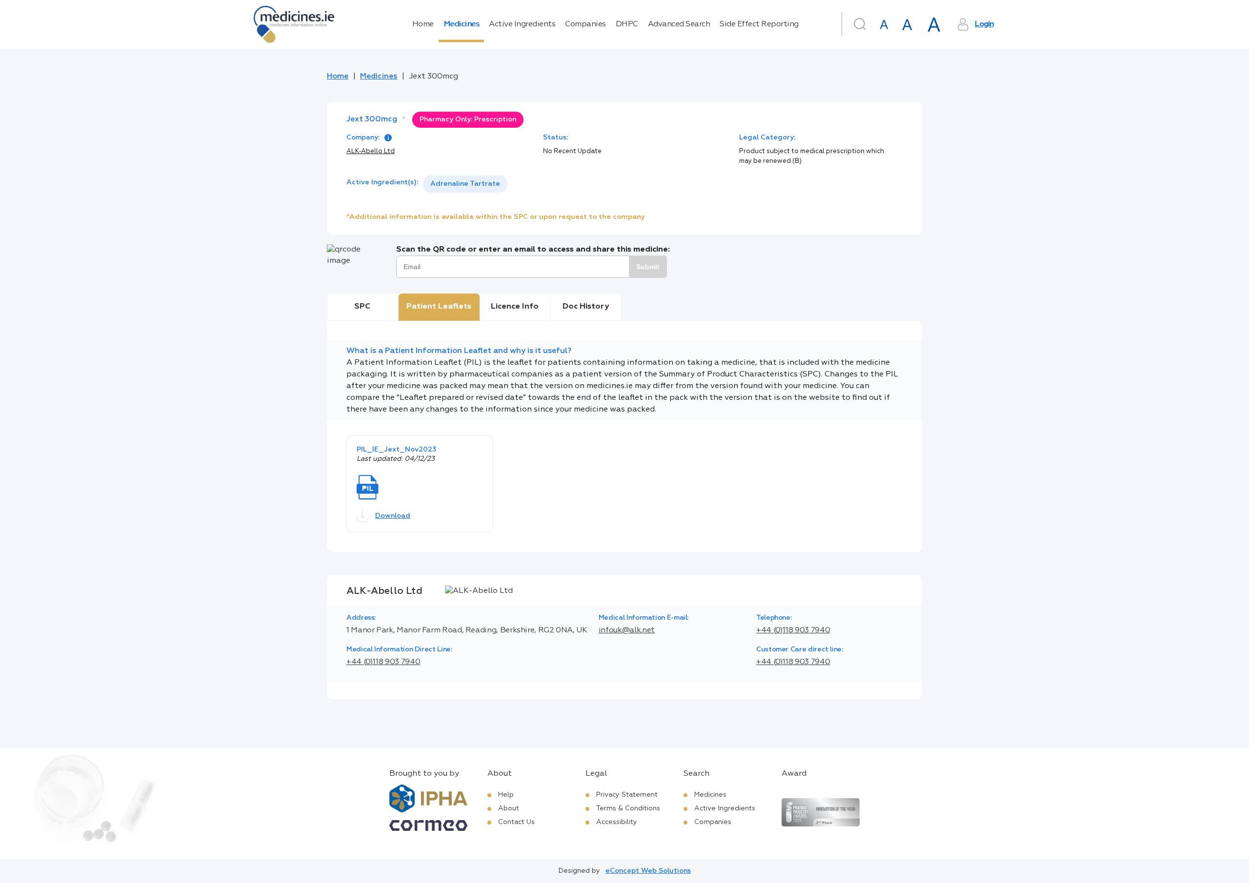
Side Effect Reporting (759, 24)
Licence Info (515, 307)
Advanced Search (679, 24)
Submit (648, 267)
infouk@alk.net (627, 630)
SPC (362, 307)
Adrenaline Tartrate (465, 183)
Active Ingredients (522, 24)
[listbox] (465, 184)
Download (392, 515)
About (508, 808)
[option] (465, 184)
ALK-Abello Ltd (370, 151)
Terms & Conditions (628, 808)
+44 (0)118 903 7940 (793, 630)
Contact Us (516, 822)
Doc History (586, 307)
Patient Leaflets (438, 307)
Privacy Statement (627, 794)
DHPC (627, 24)
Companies (585, 24)
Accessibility (616, 822)
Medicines (461, 24)
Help (506, 794)
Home (423, 24)
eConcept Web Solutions (648, 870)
